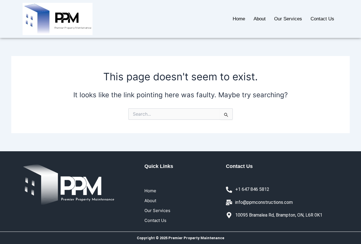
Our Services (288, 18)
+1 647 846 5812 (252, 189)
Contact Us (322, 18)
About (260, 18)
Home (239, 18)
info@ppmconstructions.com (264, 202)
